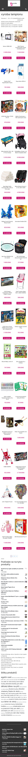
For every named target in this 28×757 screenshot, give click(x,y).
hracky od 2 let (6, 693)
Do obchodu (7, 58)
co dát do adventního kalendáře (12, 679)
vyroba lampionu (6, 715)
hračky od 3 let (14, 695)
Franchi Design (18, 755)
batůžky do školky (23, 677)
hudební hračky (6, 699)
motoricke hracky (9, 704)
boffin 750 (3, 679)
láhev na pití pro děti (20, 701)
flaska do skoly (14, 691)
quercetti (21, 708)
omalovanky (17, 706)
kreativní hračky (14, 699)
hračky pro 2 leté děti (22, 695)
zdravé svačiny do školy (17, 715)
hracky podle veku (16, 693)
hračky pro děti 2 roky (7, 697)
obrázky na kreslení (9, 706)
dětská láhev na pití (10, 686)
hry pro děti (17, 697)
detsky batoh (16, 681)
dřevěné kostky (13, 689)
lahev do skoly (10, 701)
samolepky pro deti (7, 710)
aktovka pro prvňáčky (16, 677)
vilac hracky (20, 713)
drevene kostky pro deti (14, 684)
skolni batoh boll (16, 710)
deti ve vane (8, 681)
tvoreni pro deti (10, 713)
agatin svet (6, 677)
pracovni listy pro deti (11, 708)
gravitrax (21, 691)
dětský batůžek (5, 689)
